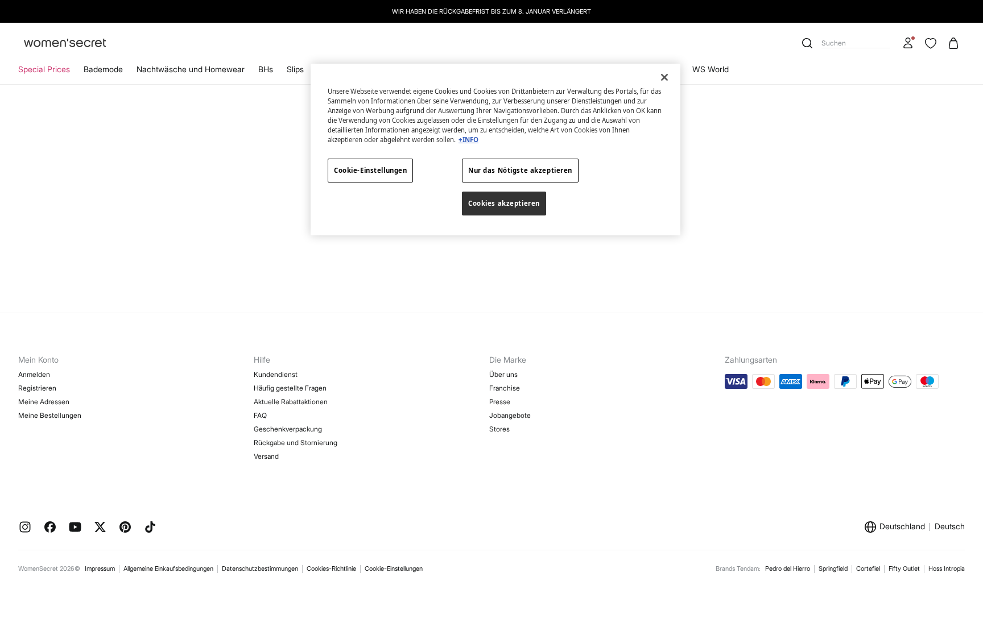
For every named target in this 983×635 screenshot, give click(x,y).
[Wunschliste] (930, 43)
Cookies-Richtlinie (331, 568)
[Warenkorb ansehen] (953, 43)
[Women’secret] (65, 43)
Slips (295, 69)
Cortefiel (868, 568)
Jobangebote (510, 415)
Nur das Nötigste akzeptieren (520, 170)
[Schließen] (664, 77)
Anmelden (34, 374)
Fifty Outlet (904, 568)
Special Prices (44, 69)
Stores (499, 429)
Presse (499, 401)
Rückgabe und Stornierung (295, 442)
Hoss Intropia (946, 568)
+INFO (468, 139)
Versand (266, 456)
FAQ (260, 415)
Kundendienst (276, 374)
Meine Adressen (43, 401)
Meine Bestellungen (49, 415)
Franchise (504, 388)
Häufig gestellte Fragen (290, 388)
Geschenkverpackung (288, 429)
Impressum (100, 568)
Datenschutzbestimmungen (260, 568)
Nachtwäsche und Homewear (191, 69)
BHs (265, 69)
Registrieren (37, 388)
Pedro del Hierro (787, 568)
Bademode (103, 69)
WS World (710, 69)
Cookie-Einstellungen (394, 568)
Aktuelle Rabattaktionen (291, 401)
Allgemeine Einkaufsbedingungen (168, 568)
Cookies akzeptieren (504, 203)
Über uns (503, 374)
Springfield (833, 568)
